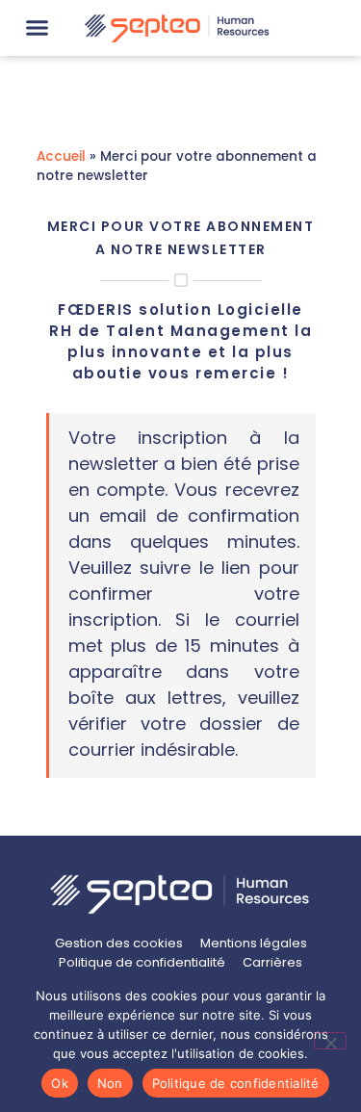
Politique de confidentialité (236, 1083)
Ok (59, 1083)
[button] (37, 28)
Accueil (61, 156)
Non (110, 1083)
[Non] (330, 1040)
